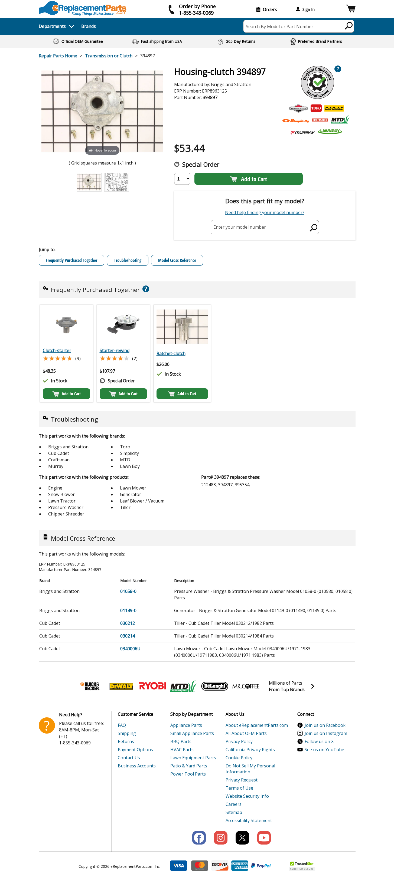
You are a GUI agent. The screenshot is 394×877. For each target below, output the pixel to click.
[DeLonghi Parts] (214, 686)
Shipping (127, 733)
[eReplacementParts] (83, 8)
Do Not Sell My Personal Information (250, 769)
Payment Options (135, 750)
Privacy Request (242, 780)
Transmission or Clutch (108, 56)
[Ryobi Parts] (152, 686)
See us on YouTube (324, 750)
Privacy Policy (239, 741)
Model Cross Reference (177, 260)
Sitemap (234, 812)
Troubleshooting (127, 260)
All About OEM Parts (246, 733)
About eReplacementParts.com (257, 725)
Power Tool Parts (188, 774)
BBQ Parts (180, 741)
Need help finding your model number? (264, 212)
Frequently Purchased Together (71, 260)
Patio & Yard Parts (188, 766)
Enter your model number (239, 227)
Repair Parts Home (58, 56)
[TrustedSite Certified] (301, 865)
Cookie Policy (239, 758)
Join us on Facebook (325, 725)
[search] (348, 25)
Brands (88, 26)
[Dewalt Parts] (121, 686)
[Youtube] (264, 838)
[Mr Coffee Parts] (245, 686)
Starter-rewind (114, 350)
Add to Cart (254, 179)
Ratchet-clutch (171, 353)
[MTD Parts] (183, 686)
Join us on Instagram (326, 733)
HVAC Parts (182, 750)
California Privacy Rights (250, 750)
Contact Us (129, 758)
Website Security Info (247, 796)
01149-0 (128, 610)
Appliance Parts (186, 725)
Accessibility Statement (249, 820)
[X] (242, 838)
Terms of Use (239, 788)
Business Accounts (137, 766)
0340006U (130, 649)
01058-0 (128, 591)
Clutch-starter (57, 350)
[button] (351, 9)
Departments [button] (52, 26)
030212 (127, 623)
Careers (234, 804)
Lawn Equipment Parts (193, 758)
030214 (127, 636)
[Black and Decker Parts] (90, 686)
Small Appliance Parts (192, 733)
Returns (126, 741)
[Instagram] (220, 838)
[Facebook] (199, 838)
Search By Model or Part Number (279, 26)
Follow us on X (319, 741)
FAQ (122, 725)
